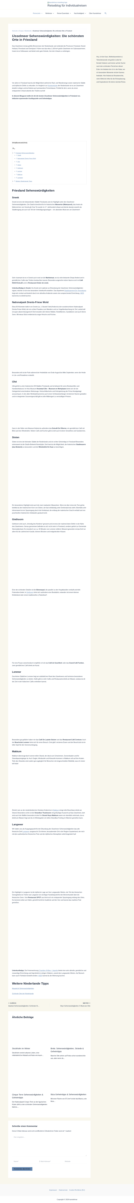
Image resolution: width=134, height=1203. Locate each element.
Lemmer (19, 171)
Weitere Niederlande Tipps (24, 181)
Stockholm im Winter (21, 1048)
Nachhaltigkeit (79, 13)
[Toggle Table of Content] (13, 149)
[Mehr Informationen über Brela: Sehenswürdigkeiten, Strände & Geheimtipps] (69, 1033)
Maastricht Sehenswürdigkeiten (23, 988)
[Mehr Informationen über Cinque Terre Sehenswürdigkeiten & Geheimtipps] (30, 1079)
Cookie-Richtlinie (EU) (77, 1190)
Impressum (53, 1190)
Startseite (15, 31)
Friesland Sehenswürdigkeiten (25, 153)
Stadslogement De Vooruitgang (75, 290)
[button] (41, 13)
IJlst (18, 161)
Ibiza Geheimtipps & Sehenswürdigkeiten (68, 1094)
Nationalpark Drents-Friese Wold (26, 158)
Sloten (19, 165)
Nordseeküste (52, 85)
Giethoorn (20, 168)
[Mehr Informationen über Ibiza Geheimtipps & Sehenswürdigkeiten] (69, 1079)
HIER (82, 293)
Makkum (19, 174)
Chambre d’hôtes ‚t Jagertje (48, 970)
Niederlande (28, 31)
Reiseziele (36, 13)
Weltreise (48, 13)
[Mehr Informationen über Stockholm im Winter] (30, 1033)
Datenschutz (63, 1190)
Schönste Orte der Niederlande (23, 993)
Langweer (20, 177)
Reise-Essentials (63, 13)
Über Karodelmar (95, 13)
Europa (21, 31)
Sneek (19, 155)
